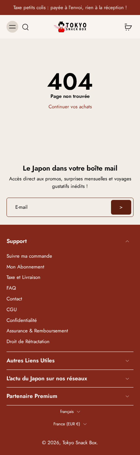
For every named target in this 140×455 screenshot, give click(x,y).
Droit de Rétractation (28, 341)
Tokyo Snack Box (79, 442)
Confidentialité (22, 320)
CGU (12, 309)
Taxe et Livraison (23, 277)
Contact (14, 299)
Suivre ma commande (29, 256)
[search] (25, 26)
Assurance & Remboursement (37, 330)
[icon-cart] (126, 26)
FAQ (11, 288)
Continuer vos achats (70, 106)
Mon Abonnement (25, 266)
